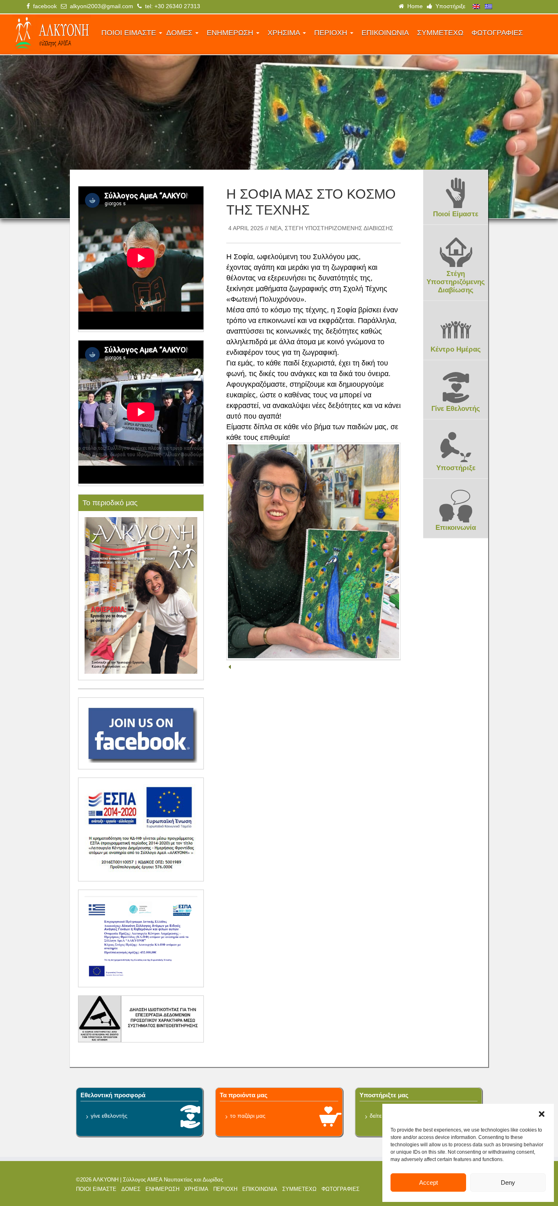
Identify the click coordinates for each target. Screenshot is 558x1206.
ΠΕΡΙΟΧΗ (331, 33)
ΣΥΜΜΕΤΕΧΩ (440, 33)
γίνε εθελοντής (109, 1115)
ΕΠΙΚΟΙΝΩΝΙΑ (385, 33)
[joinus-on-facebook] (140, 733)
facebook (43, 6)
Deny (508, 1182)
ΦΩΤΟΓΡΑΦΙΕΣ (497, 33)
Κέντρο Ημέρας (456, 349)
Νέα (275, 228)
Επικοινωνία (455, 527)
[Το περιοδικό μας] (140, 595)
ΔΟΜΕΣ (180, 33)
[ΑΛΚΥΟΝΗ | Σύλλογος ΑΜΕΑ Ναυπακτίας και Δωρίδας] (51, 34)
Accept (428, 1182)
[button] (542, 1114)
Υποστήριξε (448, 6)
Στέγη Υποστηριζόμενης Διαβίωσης (339, 228)
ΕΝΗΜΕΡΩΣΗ (231, 33)
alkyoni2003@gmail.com (100, 6)
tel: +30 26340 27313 (171, 6)
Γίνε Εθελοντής (455, 408)
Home (413, 6)
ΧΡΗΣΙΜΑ (285, 33)
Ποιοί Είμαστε (455, 214)
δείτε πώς (382, 1115)
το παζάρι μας (248, 1115)
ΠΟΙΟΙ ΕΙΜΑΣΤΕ (129, 33)
